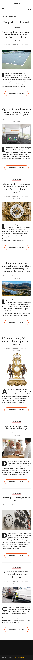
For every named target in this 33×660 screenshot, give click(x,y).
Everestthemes (20, 657)
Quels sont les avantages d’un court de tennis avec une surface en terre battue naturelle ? (16, 36)
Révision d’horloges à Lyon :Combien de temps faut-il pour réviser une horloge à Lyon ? (16, 187)
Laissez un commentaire (22, 46)
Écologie (16, 259)
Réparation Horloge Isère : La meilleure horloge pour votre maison (16, 341)
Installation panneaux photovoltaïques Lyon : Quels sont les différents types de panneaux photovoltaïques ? (16, 267)
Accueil (4, 17)
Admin (10, 46)
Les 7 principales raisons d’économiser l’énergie (16, 427)
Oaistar (16, 3)
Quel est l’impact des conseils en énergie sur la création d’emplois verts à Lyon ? (16, 112)
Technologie (16, 27)
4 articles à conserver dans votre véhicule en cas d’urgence (16, 574)
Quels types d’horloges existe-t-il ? (16, 499)
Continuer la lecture (16, 93)
